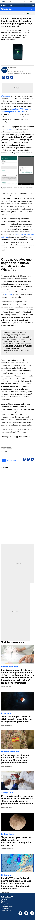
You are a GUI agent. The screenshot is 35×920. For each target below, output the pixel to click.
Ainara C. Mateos (6, 687)
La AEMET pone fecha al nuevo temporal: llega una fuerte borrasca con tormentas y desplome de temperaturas (16, 883)
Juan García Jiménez (7, 848)
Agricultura (20, 2)
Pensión (26, 2)
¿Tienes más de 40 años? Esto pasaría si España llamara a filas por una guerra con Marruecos (15, 758)
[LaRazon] (8, 5)
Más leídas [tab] (5, 467)
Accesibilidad (5, 908)
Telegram (9, 294)
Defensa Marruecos (10, 2)
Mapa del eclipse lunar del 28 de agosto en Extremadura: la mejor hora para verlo (17, 841)
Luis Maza (11, 67)
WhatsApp (7, 9)
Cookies (3, 905)
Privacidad (4, 903)
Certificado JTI (6, 910)
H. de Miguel (5, 892)
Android (15, 109)
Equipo (3, 901)
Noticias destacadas (12, 642)
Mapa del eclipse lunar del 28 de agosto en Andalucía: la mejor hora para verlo (16, 719)
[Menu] (33, 5)
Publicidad (4, 899)
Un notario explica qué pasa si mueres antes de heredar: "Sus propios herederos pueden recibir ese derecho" (17, 799)
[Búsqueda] (25, 5)
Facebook (8, 129)
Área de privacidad (7, 906)
